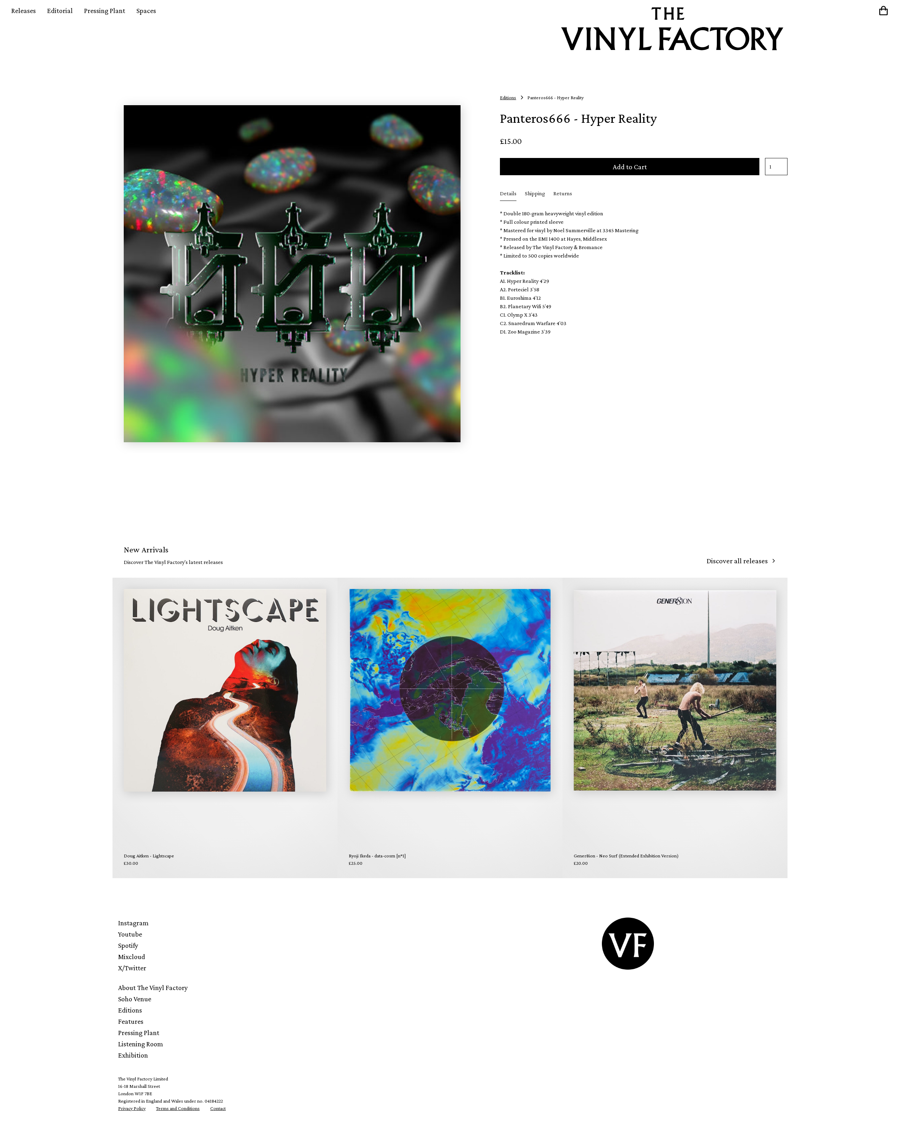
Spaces (146, 10)
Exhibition (133, 1055)
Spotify (128, 945)
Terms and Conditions (178, 1108)
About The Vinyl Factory (153, 987)
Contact (218, 1108)
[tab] (508, 193)
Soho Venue (134, 999)
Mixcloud (131, 956)
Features (130, 1021)
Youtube (130, 934)
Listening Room (140, 1044)
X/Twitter (132, 968)
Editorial (60, 10)
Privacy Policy (132, 1108)
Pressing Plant (104, 10)
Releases (23, 10)
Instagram (133, 923)
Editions (130, 1010)
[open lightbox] (292, 273)
